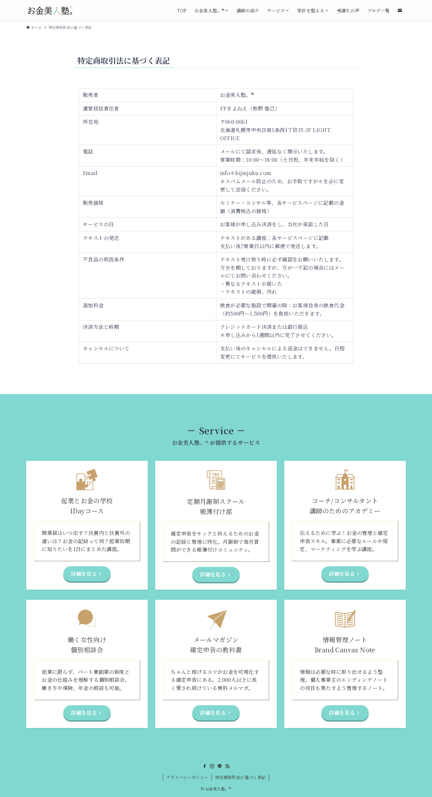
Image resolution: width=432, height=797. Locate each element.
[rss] (227, 766)
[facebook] (204, 766)
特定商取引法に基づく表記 (240, 777)
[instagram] (212, 766)
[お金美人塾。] (50, 10)
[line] (220, 766)
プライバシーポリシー (187, 777)
